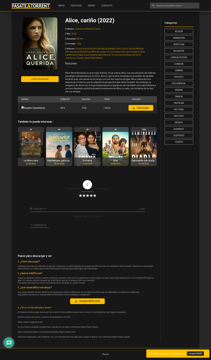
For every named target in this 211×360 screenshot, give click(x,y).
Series (91, 5)
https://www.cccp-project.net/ (30, 322)
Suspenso (178, 135)
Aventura (178, 44)
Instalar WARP (195, 353)
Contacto (106, 5)
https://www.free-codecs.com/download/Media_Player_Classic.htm (46, 332)
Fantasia (179, 103)
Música (179, 122)
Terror (179, 142)
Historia (179, 109)
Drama (179, 90)
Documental (179, 83)
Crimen (179, 70)
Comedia (179, 64)
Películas (76, 5)
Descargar (143, 107)
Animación (179, 38)
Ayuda (105, 354)
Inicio (61, 5)
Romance (179, 129)
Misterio (179, 116)
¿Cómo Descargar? (40, 79)
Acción (179, 31)
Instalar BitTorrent (89, 301)
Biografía (178, 51)
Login (142, 208)
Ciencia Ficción (179, 57)
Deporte (179, 77)
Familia (179, 96)
